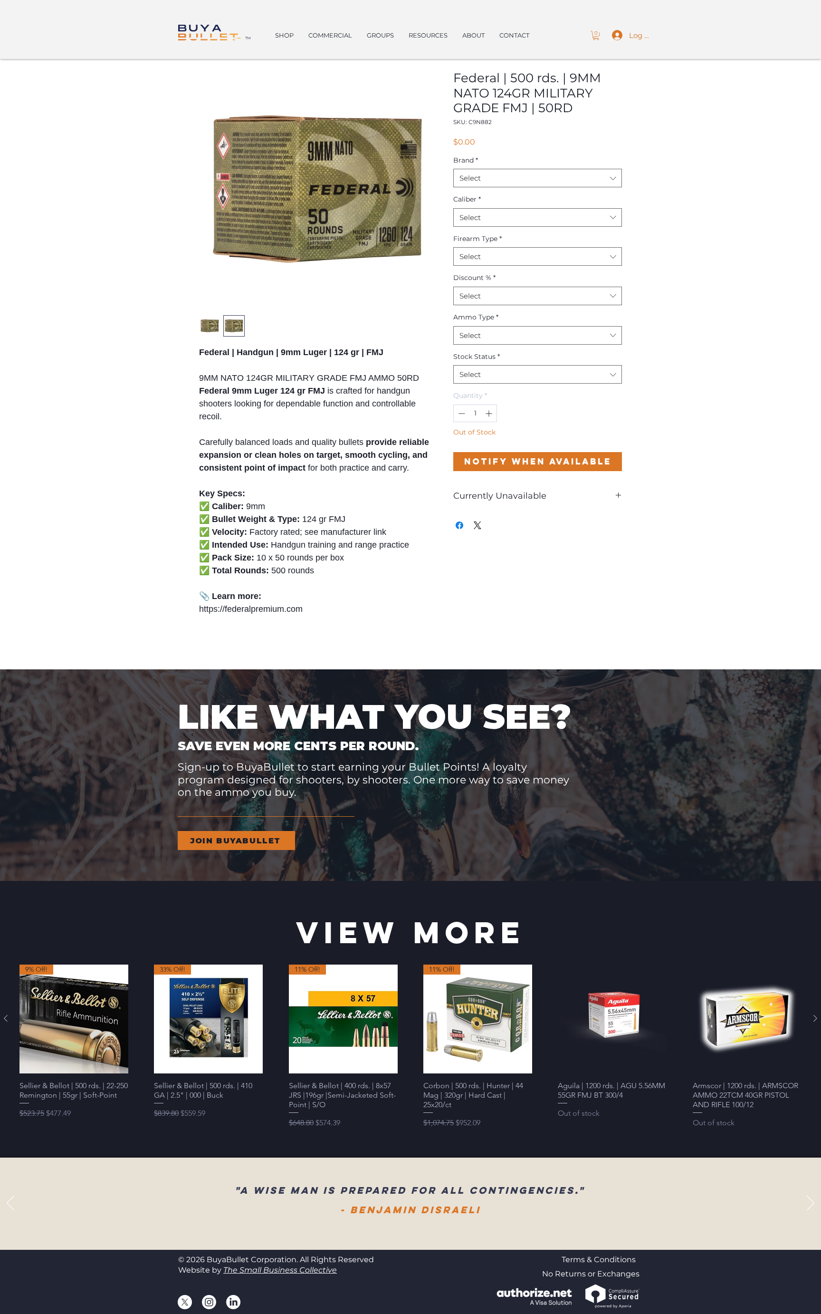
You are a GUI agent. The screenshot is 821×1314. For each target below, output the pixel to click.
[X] (185, 1302)
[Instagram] (209, 1302)
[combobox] (537, 178)
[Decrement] (461, 413)
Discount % (474, 277)
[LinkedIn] (233, 1302)
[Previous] (10, 1204)
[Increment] (490, 413)
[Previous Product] (5, 1018)
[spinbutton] (475, 413)
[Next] (810, 1204)
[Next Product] (815, 1018)
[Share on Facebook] (459, 525)
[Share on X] (477, 525)
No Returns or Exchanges (591, 1273)
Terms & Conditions (599, 1259)
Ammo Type (475, 317)
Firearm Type (477, 238)
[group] (410, 1046)
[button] (596, 35)
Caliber (467, 199)
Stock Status (476, 356)
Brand (465, 160)
